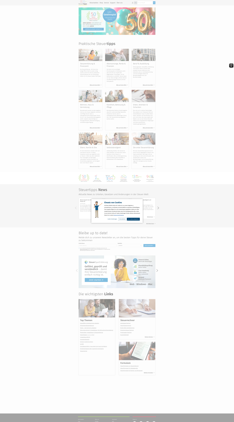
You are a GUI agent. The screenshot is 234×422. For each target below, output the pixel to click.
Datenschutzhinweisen (119, 215)
